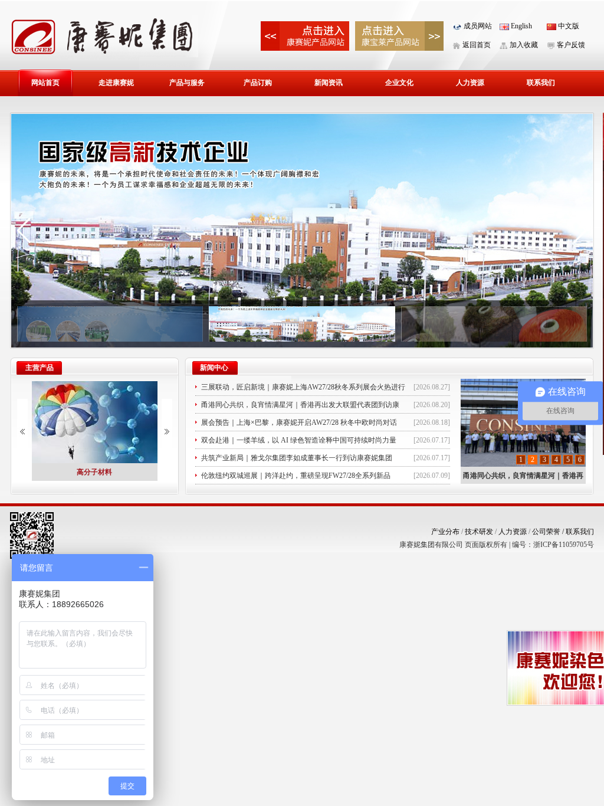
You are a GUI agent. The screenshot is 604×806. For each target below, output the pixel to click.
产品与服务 (187, 82)
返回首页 (476, 45)
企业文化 (399, 82)
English (520, 26)
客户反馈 (570, 45)
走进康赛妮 (116, 82)
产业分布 (445, 531)
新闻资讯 (328, 82)
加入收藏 (523, 45)
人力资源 (470, 82)
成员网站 (477, 26)
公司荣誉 (549, 531)
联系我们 (541, 82)
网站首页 (45, 82)
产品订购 (258, 82)
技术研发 (479, 531)
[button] (24, 231)
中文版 (567, 26)
